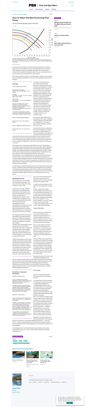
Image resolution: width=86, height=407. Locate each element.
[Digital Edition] (16, 384)
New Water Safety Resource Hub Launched (62, 44)
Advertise (35, 382)
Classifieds (14, 2)
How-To (14, 14)
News (31, 9)
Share (51, 14)
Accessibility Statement (55, 382)
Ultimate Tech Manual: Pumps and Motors (21, 343)
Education (15, 340)
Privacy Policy (46, 382)
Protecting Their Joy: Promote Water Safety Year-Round (45, 361)
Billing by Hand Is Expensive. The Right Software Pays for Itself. (62, 24)
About (30, 382)
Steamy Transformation (17, 360)
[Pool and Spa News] (43, 5)
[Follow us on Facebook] (30, 375)
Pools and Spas (39, 9)
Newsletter (71, 2)
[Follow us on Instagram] (32, 375)
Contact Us (40, 382)
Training (25, 340)
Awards (47, 9)
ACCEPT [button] (69, 402)
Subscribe (14, 390)
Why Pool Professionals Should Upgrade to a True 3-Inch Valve (32, 361)
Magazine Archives (16, 392)
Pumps (20, 340)
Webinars (54, 9)
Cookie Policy (64, 382)
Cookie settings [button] (61, 402)
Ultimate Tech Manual (22, 14)
